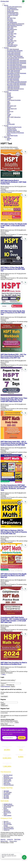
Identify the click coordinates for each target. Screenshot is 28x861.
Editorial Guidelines (9, 828)
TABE (8, 115)
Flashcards (6, 782)
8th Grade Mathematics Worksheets (16, 67)
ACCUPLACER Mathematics (14, 6)
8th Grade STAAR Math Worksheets (16, 84)
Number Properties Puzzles (14, 127)
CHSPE (9, 98)
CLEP (8, 16)
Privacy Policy (13, 841)
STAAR (9, 114)
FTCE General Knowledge (14, 100)
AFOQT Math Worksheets (14, 52)
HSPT (8, 104)
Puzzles (6, 125)
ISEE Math (6, 798)
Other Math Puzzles (12, 135)
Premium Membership (7, 810)
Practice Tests (7, 779)
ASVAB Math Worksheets (13, 55)
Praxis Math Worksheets (13, 76)
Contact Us (6, 830)
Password (4, 683)
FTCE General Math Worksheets (15, 57)
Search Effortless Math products (9, 147)
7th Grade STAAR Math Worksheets (16, 83)
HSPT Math (10, 28)
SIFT (8, 113)
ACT (8, 121)
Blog (8, 140)
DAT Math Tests (11, 18)
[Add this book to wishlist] (22, 151)
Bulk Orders (17, 839)
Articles (9, 138)
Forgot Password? (5, 686)
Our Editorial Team (8, 827)
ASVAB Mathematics (12, 12)
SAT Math (6, 795)
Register (13, 686)
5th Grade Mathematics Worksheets (16, 63)
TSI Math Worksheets (13, 90)
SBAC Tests (10, 38)
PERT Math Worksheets (13, 74)
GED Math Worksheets (13, 59)
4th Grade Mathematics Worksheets (16, 62)
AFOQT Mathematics (12, 9)
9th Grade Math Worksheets (14, 69)
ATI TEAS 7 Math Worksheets (15, 56)
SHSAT (9, 107)
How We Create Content (8, 825)
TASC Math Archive (12, 45)
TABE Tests (10, 43)
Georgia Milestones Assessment (15, 23)
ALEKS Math (7, 794)
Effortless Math (5, 1)
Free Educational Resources (8, 775)
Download (3, 189)
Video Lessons (7, 815)
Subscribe (21, 737)
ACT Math (6, 796)
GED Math (6, 791)
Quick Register (4, 696)
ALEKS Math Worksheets (13, 53)
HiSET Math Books (9, 805)
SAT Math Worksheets (13, 79)
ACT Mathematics (12, 8)
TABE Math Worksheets (13, 87)
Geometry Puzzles (12, 130)
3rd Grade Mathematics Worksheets (16, 60)
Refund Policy (4, 841)
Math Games (7, 783)
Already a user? (4, 705)
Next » (4, 674)
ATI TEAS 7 (10, 97)
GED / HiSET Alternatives (13, 117)
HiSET (9, 103)
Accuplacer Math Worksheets (15, 50)
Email (2, 702)
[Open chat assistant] (24, 857)
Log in (2, 684)
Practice (6, 47)
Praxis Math (10, 32)
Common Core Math (12, 15)
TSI (8, 118)
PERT (8, 110)
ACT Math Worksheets (13, 49)
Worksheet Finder (8, 778)
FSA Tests (10, 19)
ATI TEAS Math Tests (12, 14)
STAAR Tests (10, 42)
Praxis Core (10, 111)
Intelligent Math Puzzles (13, 131)
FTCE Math (10, 21)
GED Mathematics (12, 22)
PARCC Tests (10, 31)
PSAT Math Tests (11, 33)
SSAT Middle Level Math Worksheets (17, 81)
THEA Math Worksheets (13, 86)
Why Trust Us (7, 823)
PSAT (8, 123)
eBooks (6, 5)
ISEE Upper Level (11, 106)
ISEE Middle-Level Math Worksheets (16, 73)
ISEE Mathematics (12, 29)
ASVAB (9, 96)
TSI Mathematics (11, 46)
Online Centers (7, 780)
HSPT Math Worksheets (13, 72)
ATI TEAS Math (8, 792)
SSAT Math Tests (11, 40)
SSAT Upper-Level (12, 108)
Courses (6, 91)
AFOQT (9, 93)
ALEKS (9, 94)
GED (8, 101)
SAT (8, 120)
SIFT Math (10, 39)
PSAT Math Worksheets (13, 77)
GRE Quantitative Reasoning (14, 25)
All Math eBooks (8, 804)
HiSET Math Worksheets (13, 70)
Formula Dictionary (9, 785)
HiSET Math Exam (12, 26)
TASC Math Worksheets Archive (15, 89)
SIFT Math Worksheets (13, 80)
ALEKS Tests (10, 11)
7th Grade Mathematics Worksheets (16, 66)
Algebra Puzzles (11, 128)
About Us (6, 821)
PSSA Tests (10, 35)
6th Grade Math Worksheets (14, 64)
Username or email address (8, 680)
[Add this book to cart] (25, 151)
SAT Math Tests (11, 36)
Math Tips (7, 137)
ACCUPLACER (11, 124)
